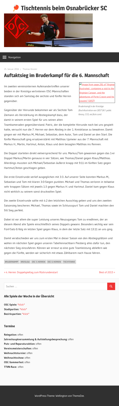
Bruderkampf (11, 262)
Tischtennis (69, 262)
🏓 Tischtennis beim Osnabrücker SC (59, 8)
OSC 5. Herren (38, 262)
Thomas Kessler (30, 69)
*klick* (21, 304)
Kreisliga (25, 262)
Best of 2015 (106, 272)
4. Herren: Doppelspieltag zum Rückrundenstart (32, 272)
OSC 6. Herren (54, 262)
